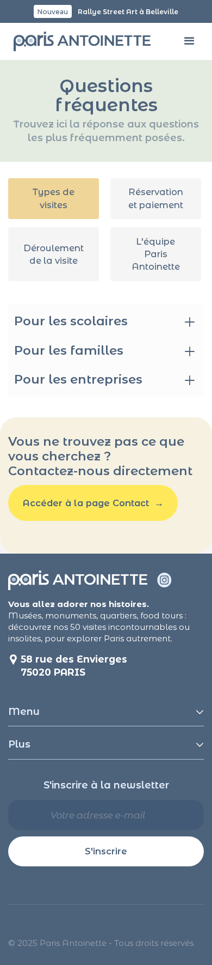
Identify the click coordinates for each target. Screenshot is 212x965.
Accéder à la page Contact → (93, 502)
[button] (189, 41)
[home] (79, 41)
